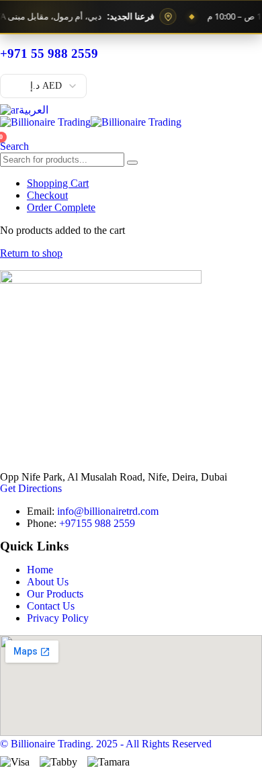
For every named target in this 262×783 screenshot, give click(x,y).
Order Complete (61, 207)
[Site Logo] (90, 122)
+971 (97, 523)
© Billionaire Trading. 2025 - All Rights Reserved (106, 743)
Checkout (47, 195)
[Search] (132, 163)
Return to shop (31, 253)
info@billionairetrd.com (108, 511)
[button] (14, 146)
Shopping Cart (58, 183)
